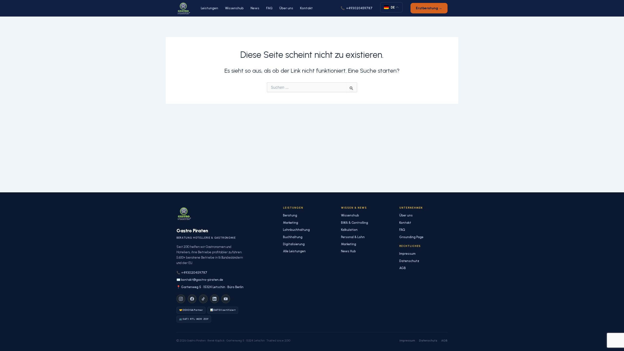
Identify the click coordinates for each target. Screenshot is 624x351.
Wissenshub (234, 8)
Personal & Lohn (353, 237)
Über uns (286, 8)
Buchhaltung (292, 237)
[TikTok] (203, 298)
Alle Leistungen (294, 251)
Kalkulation (349, 230)
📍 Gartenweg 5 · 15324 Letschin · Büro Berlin (210, 287)
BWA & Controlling (354, 222)
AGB (402, 268)
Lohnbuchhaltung (296, 230)
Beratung (290, 215)
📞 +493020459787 (191, 272)
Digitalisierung (294, 244)
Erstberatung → (429, 8)
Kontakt (306, 8)
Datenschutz (409, 261)
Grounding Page (411, 237)
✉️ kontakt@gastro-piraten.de (199, 280)
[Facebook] (192, 298)
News (255, 8)
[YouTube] (225, 298)
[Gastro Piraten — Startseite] (183, 8)
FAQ (269, 8)
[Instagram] (180, 298)
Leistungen (209, 8)
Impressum (407, 253)
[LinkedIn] (214, 298)
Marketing (290, 222)
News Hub (348, 251)
